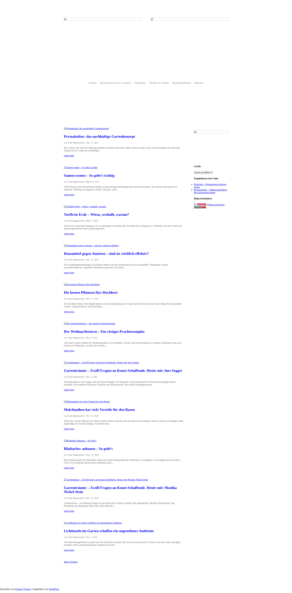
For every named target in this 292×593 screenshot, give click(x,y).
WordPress (54, 589)
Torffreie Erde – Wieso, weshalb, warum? (96, 215)
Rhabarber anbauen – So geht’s (88, 449)
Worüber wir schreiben (159, 83)
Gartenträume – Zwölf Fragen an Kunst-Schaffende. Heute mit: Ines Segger (123, 371)
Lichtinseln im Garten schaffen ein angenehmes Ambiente (109, 531)
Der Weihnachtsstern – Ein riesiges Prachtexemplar (104, 331)
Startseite (93, 83)
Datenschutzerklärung (181, 83)
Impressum (198, 83)
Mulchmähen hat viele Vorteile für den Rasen (99, 410)
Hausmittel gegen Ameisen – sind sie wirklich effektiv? (106, 254)
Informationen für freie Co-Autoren (115, 83)
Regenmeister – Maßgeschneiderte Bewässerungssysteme (210, 191)
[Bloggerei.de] (200, 204)
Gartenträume (140, 83)
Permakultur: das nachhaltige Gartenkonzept (99, 136)
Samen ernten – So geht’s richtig (89, 175)
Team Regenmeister (76, 143)
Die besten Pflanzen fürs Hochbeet (91, 292)
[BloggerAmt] (216, 204)
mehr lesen (69, 155)
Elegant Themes (23, 589)
